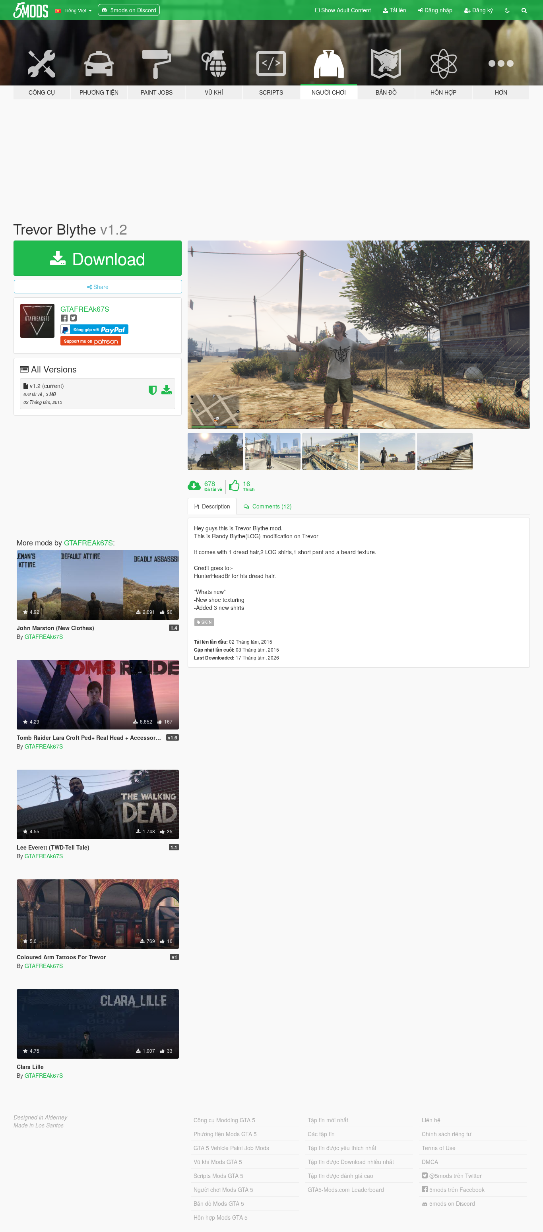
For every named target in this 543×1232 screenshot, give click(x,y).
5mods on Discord (451, 1203)
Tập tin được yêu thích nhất (342, 1148)
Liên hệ (431, 1120)
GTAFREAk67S (84, 308)
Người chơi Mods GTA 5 (223, 1189)
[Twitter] (73, 317)
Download (106, 258)
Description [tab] (214, 506)
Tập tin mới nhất (328, 1120)
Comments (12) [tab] (270, 506)
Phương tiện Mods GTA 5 (225, 1134)
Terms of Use (439, 1148)
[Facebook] (64, 317)
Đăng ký (482, 10)
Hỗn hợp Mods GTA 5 (221, 1217)
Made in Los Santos (39, 1125)
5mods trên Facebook (456, 1189)
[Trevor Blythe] (359, 335)
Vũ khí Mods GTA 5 (218, 1162)
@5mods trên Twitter (455, 1176)
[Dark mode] (507, 10)
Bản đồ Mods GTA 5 (219, 1203)
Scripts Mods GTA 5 (218, 1176)
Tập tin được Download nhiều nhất (351, 1162)
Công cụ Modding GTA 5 (224, 1120)
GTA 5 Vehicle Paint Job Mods (231, 1148)
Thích (249, 489)
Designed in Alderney (40, 1117)
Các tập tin (321, 1134)
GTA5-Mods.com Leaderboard (346, 1189)
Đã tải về (213, 489)
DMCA (430, 1162)
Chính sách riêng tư (446, 1134)
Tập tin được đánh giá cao (340, 1176)
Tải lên (397, 10)
